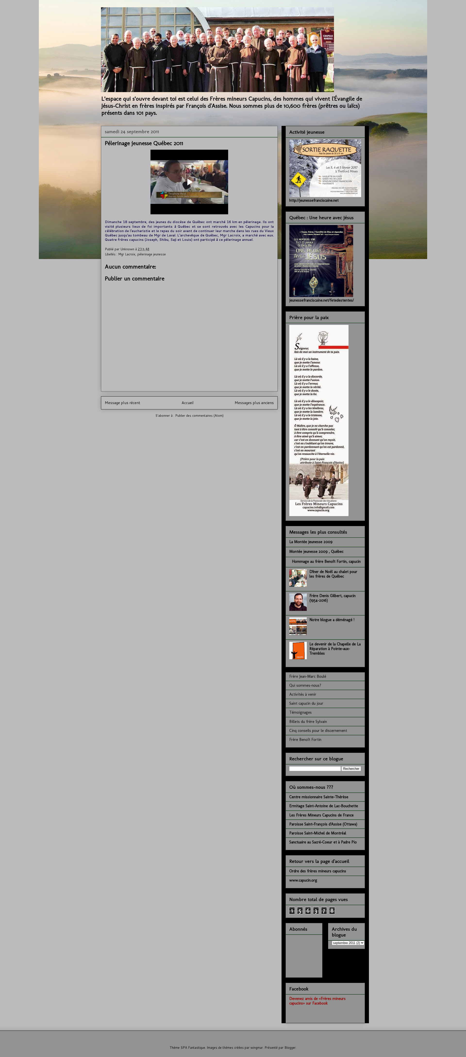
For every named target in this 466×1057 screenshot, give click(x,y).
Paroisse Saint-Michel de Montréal (317, 833)
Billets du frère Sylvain (308, 721)
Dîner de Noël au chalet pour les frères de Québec (333, 574)
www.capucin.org (303, 880)
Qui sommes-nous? (305, 685)
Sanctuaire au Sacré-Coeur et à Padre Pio (323, 842)
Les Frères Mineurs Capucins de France (321, 815)
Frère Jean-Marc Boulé (307, 676)
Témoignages (300, 712)
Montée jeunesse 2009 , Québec (316, 551)
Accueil (188, 402)
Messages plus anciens (254, 402)
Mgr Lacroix (126, 254)
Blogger (290, 1047)
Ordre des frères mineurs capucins (317, 871)
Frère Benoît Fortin (305, 739)
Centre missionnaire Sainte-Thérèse (318, 797)
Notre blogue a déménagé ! (331, 619)
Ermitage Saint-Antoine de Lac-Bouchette (323, 806)
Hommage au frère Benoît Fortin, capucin (326, 561)
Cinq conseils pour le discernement (318, 730)
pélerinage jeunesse (151, 254)
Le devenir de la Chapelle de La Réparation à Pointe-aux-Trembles (335, 649)
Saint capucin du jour (306, 703)
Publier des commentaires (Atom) (199, 415)
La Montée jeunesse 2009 (311, 541)
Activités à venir (302, 694)
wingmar (256, 1047)
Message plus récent (122, 402)
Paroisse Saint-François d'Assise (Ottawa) (323, 824)
